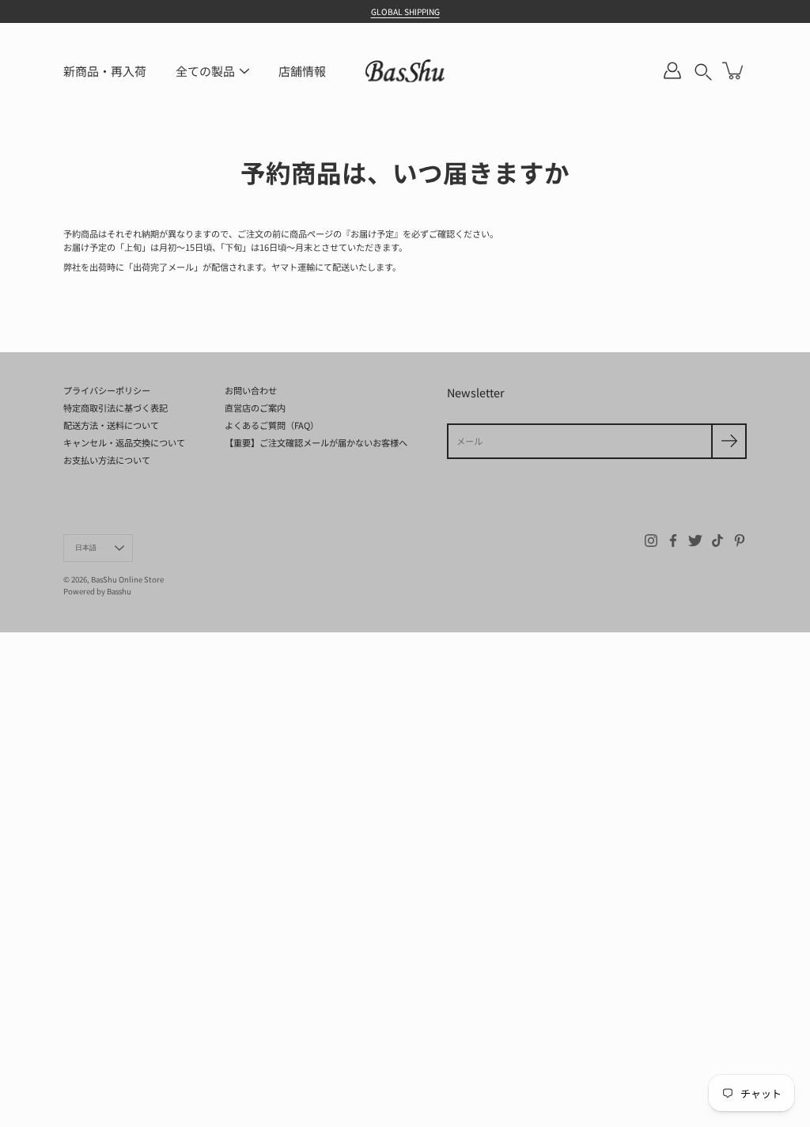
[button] (703, 71)
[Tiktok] (717, 540)
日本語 (86, 547)
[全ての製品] (244, 71)
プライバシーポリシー (106, 390)
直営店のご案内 (255, 407)
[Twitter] (695, 540)
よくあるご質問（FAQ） (272, 425)
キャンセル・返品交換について (124, 442)
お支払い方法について (106, 459)
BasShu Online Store (127, 579)
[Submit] (729, 441)
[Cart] (734, 70)
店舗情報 (302, 71)
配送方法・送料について (111, 425)
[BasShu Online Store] (405, 70)
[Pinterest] (739, 540)
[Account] (672, 70)
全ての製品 (205, 71)
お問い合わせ (251, 390)
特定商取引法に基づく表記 (115, 407)
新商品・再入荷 (104, 71)
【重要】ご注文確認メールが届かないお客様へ (316, 442)
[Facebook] (673, 540)
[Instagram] (651, 540)
